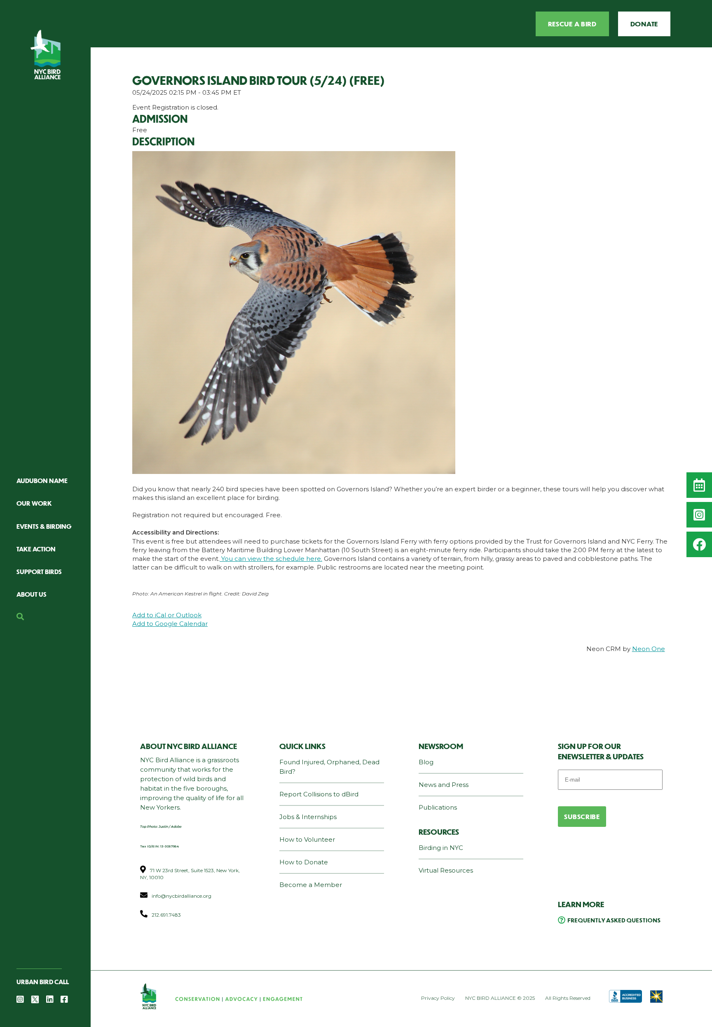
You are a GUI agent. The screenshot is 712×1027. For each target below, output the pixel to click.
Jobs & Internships (308, 817)
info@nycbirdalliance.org (181, 896)
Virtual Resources (446, 870)
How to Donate (303, 862)
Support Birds (39, 571)
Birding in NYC (441, 848)
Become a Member (310, 885)
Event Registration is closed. (175, 107)
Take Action (36, 549)
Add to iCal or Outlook (166, 615)
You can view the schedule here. (271, 559)
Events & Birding (44, 526)
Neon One (648, 649)
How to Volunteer (307, 839)
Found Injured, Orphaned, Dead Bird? (329, 766)
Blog (426, 762)
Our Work (34, 503)
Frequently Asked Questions (613, 920)
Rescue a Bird (572, 23)
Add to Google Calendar (170, 624)
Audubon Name (42, 480)
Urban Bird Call (42, 981)
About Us (31, 594)
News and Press (443, 785)
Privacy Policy (438, 998)
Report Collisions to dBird (318, 794)
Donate (644, 23)
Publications (438, 807)
